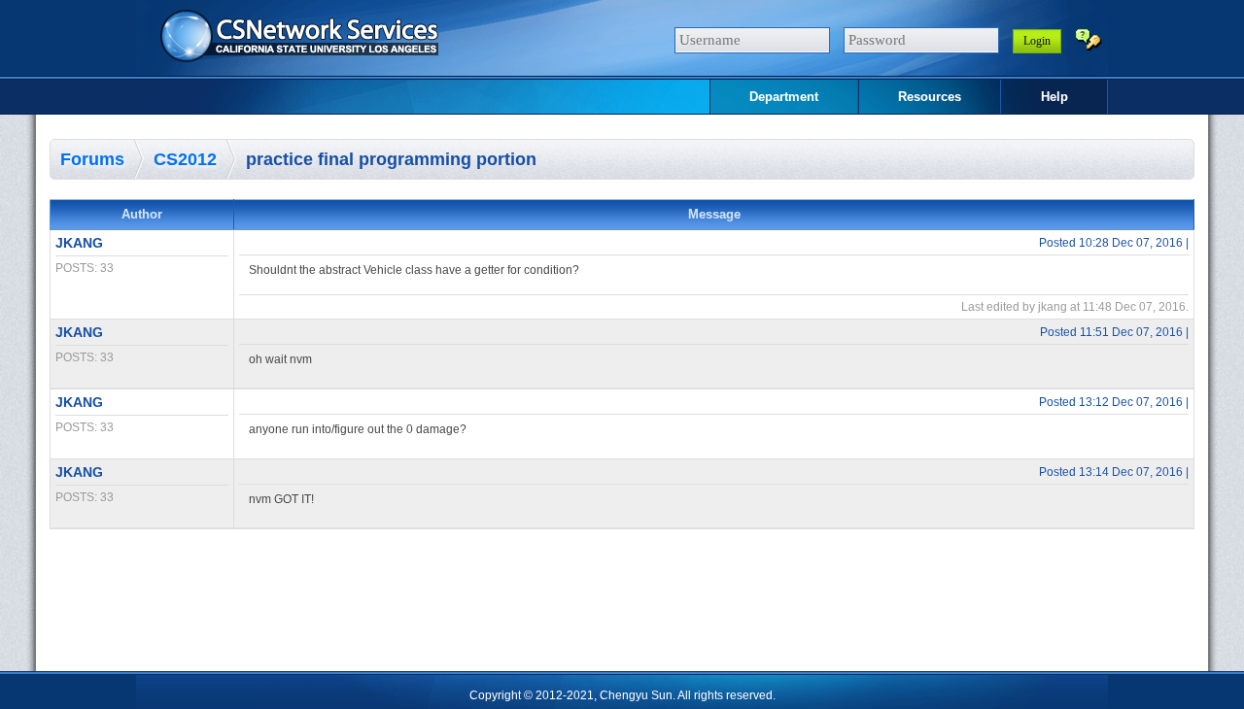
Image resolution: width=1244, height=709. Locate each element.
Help (1054, 96)
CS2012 (185, 159)
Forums (92, 159)
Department (783, 96)
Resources (929, 96)
